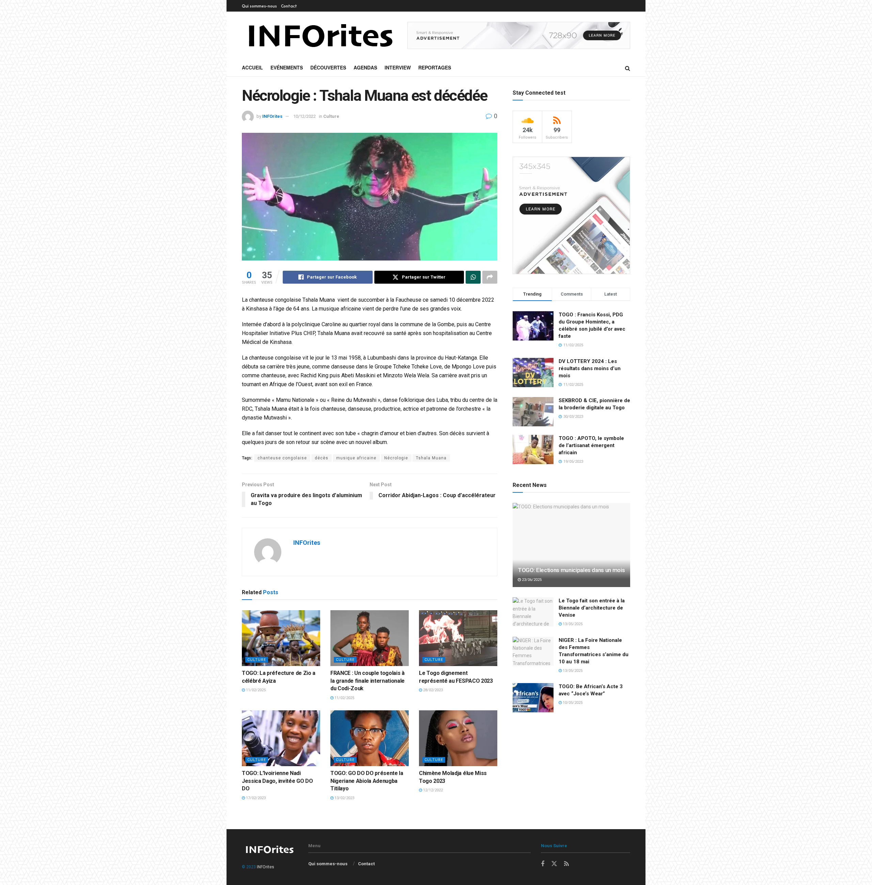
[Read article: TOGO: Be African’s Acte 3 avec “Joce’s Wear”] (533, 697)
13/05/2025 (572, 624)
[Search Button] (627, 67)
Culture (331, 116)
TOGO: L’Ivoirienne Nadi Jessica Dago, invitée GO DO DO (277, 781)
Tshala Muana (431, 458)
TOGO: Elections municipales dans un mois (571, 570)
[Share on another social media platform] (489, 277)
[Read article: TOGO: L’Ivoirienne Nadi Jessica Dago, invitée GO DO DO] (281, 738)
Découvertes (328, 67)
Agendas (365, 67)
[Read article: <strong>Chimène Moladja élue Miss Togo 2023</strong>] (458, 738)
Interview (398, 67)
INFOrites (272, 116)
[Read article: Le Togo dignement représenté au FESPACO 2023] (458, 638)
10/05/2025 (572, 702)
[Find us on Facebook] (542, 864)
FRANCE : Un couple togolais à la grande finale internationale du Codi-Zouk (367, 681)
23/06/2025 (531, 580)
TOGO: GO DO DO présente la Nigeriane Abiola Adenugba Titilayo (366, 781)
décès (321, 458)
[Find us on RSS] (566, 864)
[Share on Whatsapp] (473, 277)
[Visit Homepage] (320, 35)
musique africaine (356, 458)
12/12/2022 (432, 790)
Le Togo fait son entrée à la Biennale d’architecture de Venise (592, 608)
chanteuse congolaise (282, 458)
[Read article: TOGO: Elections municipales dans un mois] (571, 545)
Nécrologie (396, 458)
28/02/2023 (432, 690)
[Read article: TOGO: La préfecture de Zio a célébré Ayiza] (281, 638)
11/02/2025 (255, 690)
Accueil (252, 67)
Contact (289, 6)
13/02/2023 (343, 798)
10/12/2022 (304, 116)
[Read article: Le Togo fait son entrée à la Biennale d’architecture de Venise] (533, 612)
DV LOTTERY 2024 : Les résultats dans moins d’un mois (590, 368)
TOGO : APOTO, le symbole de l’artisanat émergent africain (591, 445)
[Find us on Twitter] (554, 864)
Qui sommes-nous (259, 6)
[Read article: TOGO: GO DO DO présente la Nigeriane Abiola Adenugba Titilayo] (369, 738)
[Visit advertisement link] (518, 35)
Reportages (434, 67)
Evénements (286, 67)
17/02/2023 (255, 798)
